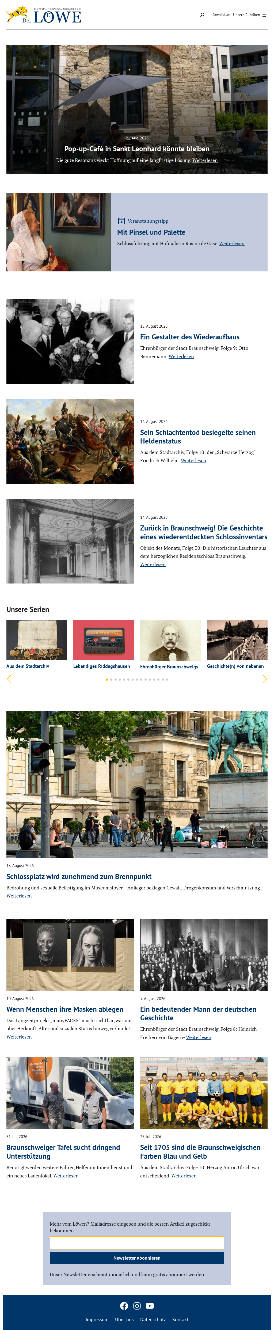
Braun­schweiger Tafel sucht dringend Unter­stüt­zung (63, 1151)
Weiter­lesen (232, 243)
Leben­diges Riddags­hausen (101, 666)
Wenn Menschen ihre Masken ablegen (64, 1009)
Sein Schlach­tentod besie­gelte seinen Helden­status (198, 436)
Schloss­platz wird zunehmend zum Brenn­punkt (78, 876)
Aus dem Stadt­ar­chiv (27, 666)
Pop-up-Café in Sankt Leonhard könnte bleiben (137, 148)
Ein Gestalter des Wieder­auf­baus (189, 336)
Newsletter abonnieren (137, 1258)
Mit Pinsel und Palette (151, 232)
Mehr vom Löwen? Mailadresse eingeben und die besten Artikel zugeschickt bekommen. (130, 1227)
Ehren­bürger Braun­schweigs (169, 667)
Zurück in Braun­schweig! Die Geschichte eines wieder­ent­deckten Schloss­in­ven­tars (203, 532)
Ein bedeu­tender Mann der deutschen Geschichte (198, 1013)
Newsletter (221, 14)
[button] (107, 680)
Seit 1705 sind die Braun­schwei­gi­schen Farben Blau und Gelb (200, 1151)
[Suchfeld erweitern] (202, 14)
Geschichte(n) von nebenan (235, 666)
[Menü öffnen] (250, 15)
